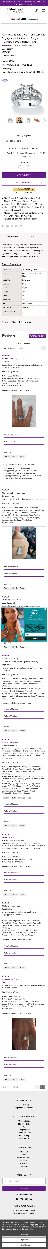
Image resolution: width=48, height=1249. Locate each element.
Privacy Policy (32, 631)
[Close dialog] (45, 609)
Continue (35, 638)
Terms (37, 631)
